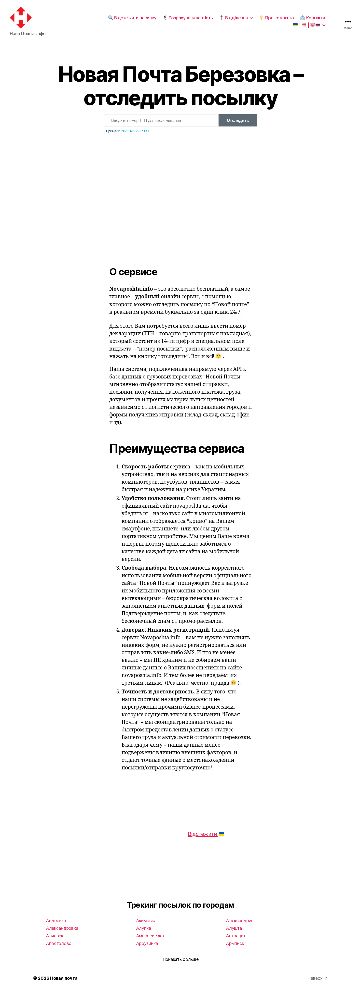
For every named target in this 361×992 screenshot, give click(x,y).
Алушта (234, 928)
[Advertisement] (180, 188)
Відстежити (203, 834)
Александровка (62, 928)
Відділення (236, 17)
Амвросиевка (150, 935)
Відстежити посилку (134, 17)
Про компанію (279, 17)
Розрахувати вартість (190, 17)
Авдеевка (56, 920)
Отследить (238, 120)
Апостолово (58, 943)
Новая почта (64, 978)
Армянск (235, 943)
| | (304, 25)
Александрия (239, 920)
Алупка (143, 928)
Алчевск (54, 935)
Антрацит (236, 935)
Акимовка (146, 920)
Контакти (315, 17)
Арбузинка (147, 943)
